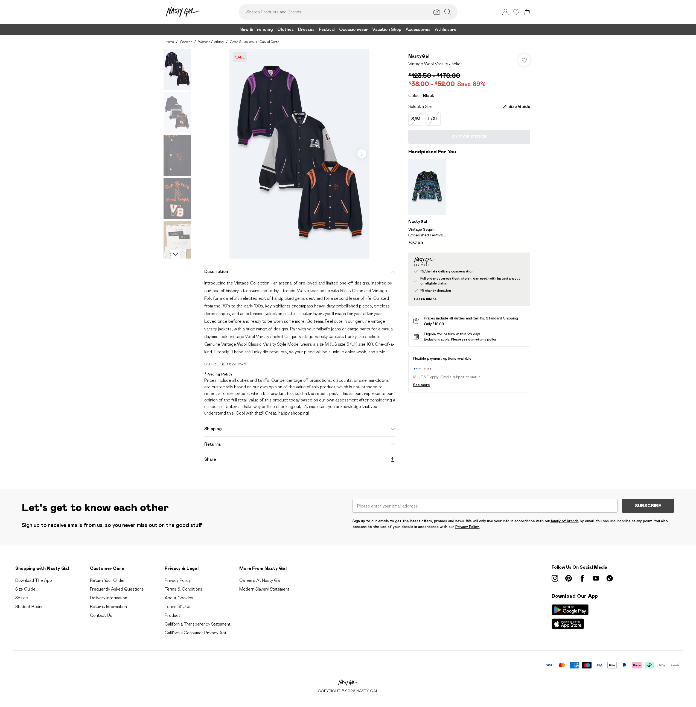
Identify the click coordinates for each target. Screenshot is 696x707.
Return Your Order (107, 580)
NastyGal (418, 56)
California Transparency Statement (198, 624)
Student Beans (29, 606)
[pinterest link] (568, 578)
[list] (299, 154)
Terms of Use (177, 606)
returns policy (485, 339)
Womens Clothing (211, 41)
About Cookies (179, 597)
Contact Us (101, 615)
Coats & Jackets (242, 41)
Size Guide (25, 589)
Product (172, 615)
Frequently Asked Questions (117, 589)
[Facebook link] (582, 578)
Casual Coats (269, 41)
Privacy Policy (178, 580)
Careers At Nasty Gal (260, 580)
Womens (186, 41)
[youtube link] (596, 578)
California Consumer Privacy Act (195, 632)
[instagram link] (555, 578)
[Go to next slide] (361, 153)
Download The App (33, 580)
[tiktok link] (609, 578)
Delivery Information (108, 597)
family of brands (565, 521)
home (170, 41)
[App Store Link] (570, 616)
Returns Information (108, 606)
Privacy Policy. (467, 526)
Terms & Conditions (183, 589)
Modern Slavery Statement (264, 589)
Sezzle (21, 597)
